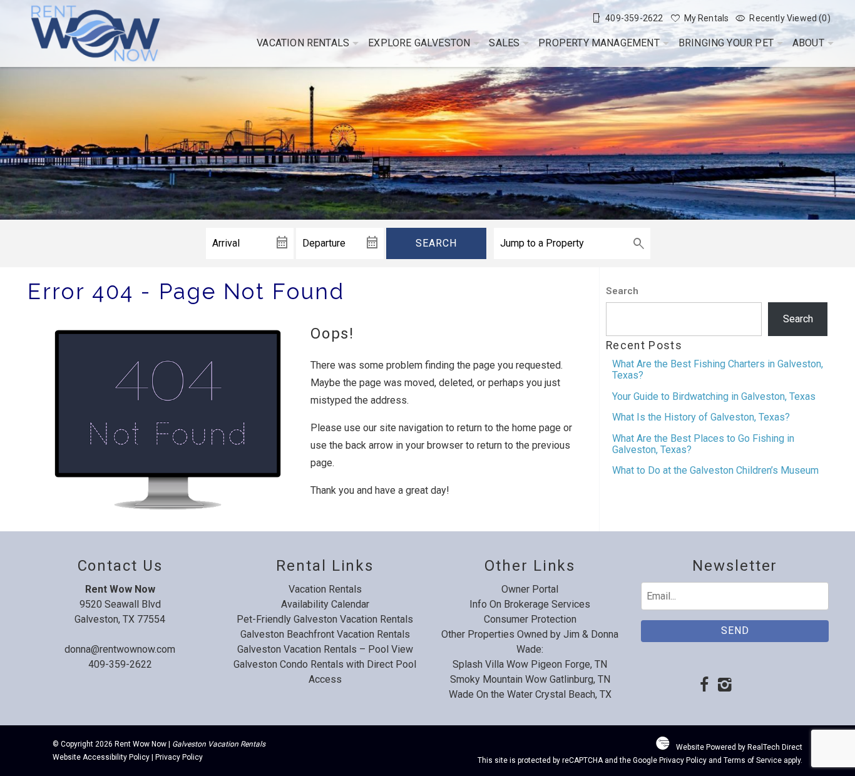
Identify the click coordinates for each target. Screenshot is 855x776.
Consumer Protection (530, 619)
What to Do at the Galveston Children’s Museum (715, 470)
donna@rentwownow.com (119, 649)
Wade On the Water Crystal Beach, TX (530, 694)
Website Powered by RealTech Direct (739, 747)
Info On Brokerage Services (529, 604)
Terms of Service (753, 760)
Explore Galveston (419, 43)
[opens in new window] (704, 686)
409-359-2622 (120, 664)
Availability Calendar (325, 604)
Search (436, 243)
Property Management (599, 43)
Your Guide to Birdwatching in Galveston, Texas (714, 396)
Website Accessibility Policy (101, 757)
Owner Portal (529, 589)
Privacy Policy (179, 757)
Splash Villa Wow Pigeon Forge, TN (530, 664)
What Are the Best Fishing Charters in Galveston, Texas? (717, 369)
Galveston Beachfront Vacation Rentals (325, 634)
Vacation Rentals (303, 43)
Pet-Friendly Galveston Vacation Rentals (325, 619)
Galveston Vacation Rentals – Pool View (325, 649)
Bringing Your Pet (726, 43)
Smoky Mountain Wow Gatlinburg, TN (530, 679)
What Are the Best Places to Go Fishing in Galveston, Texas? (703, 444)
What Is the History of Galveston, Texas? (701, 417)
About (808, 43)
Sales (504, 43)
